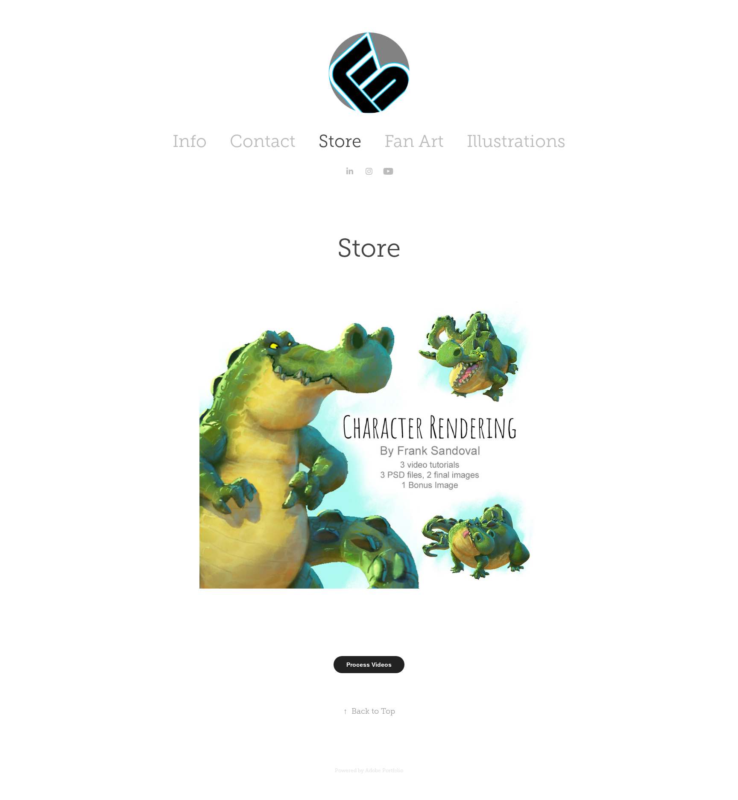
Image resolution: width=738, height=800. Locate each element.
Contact (263, 141)
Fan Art (414, 141)
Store (340, 141)
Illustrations (516, 141)
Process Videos (369, 664)
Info (190, 141)
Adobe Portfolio (384, 771)
